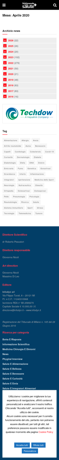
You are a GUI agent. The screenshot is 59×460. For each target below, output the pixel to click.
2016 (10, 96)
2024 (10, 51)
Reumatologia (10, 202)
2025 (10, 46)
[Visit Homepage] (29, 5)
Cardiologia (20, 151)
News (5, 354)
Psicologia (34, 196)
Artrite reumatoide (12, 146)
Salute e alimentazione (15, 363)
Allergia (25, 140)
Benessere (40, 146)
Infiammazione (37, 174)
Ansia (35, 140)
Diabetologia (10, 162)
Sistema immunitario (13, 207)
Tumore (38, 213)
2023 (10, 57)
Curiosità (8, 157)
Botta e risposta (11, 339)
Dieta (22, 162)
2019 (10, 79)
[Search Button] (55, 5)
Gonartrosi (45, 168)
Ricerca (25, 202)
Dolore (41, 162)
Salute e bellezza (11, 368)
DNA (32, 162)
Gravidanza (9, 174)
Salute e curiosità (12, 378)
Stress (40, 207)
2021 (10, 68)
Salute (36, 202)
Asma (28, 146)
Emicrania (8, 168)
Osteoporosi (40, 190)
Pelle (6, 196)
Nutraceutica (25, 185)
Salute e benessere (13, 373)
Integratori (9, 179)
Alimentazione (10, 140)
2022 (10, 63)
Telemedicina (25, 213)
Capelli (7, 151)
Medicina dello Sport (44, 179)
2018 (10, 85)
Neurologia (9, 185)
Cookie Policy (46, 432)
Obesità (39, 185)
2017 (10, 91)
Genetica (32, 168)
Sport (30, 207)
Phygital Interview (12, 359)
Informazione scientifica (16, 344)
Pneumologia (19, 196)
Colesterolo (35, 151)
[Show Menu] (4, 5)
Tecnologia (9, 213)
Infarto (23, 174)
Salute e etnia (10, 383)
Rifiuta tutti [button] (38, 445)
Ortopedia (8, 190)
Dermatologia (23, 157)
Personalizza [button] (30, 450)
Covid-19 (49, 151)
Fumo (20, 168)
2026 (10, 40)
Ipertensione (24, 179)
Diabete (37, 157)
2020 (10, 74)
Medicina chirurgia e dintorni (18, 349)
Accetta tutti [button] (22, 445)
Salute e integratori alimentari (19, 388)
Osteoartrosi (24, 190)
